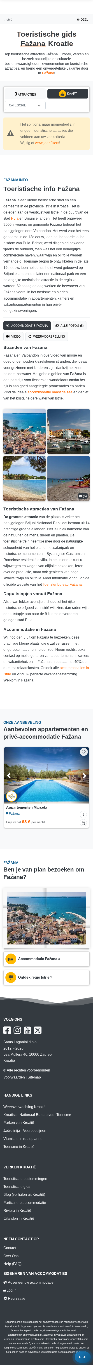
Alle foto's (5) (72, 325)
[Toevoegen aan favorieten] (84, 752)
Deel (84, 19)
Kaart (71, 93)
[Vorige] (13, 775)
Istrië (8, 19)
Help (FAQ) (12, 1264)
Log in (11, 1290)
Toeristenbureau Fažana (62, 584)
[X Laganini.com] (38, 1030)
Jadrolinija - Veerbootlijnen (24, 1130)
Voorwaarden (14, 1077)
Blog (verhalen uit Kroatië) (24, 1194)
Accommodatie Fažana (29, 325)
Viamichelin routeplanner (23, 1139)
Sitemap (34, 1077)
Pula (15, 218)
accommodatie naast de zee (50, 392)
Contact (9, 1248)
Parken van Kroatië (18, 1123)
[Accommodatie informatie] (83, 814)
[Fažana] (24, 431)
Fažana (48, 73)
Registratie (16, 1298)
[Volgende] (79, 775)
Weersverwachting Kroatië (24, 1107)
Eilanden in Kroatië (18, 1218)
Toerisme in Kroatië (18, 1147)
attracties (25, 94)
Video (15, 336)
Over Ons (11, 1256)
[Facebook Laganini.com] (7, 1030)
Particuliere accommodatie (24, 1203)
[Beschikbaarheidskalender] (83, 822)
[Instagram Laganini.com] (17, 1030)
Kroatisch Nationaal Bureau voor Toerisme (37, 1115)
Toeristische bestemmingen (25, 1179)
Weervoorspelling (48, 336)
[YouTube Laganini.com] (27, 1030)
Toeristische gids (16, 1187)
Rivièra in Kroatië (17, 1210)
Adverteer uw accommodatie (30, 1282)
